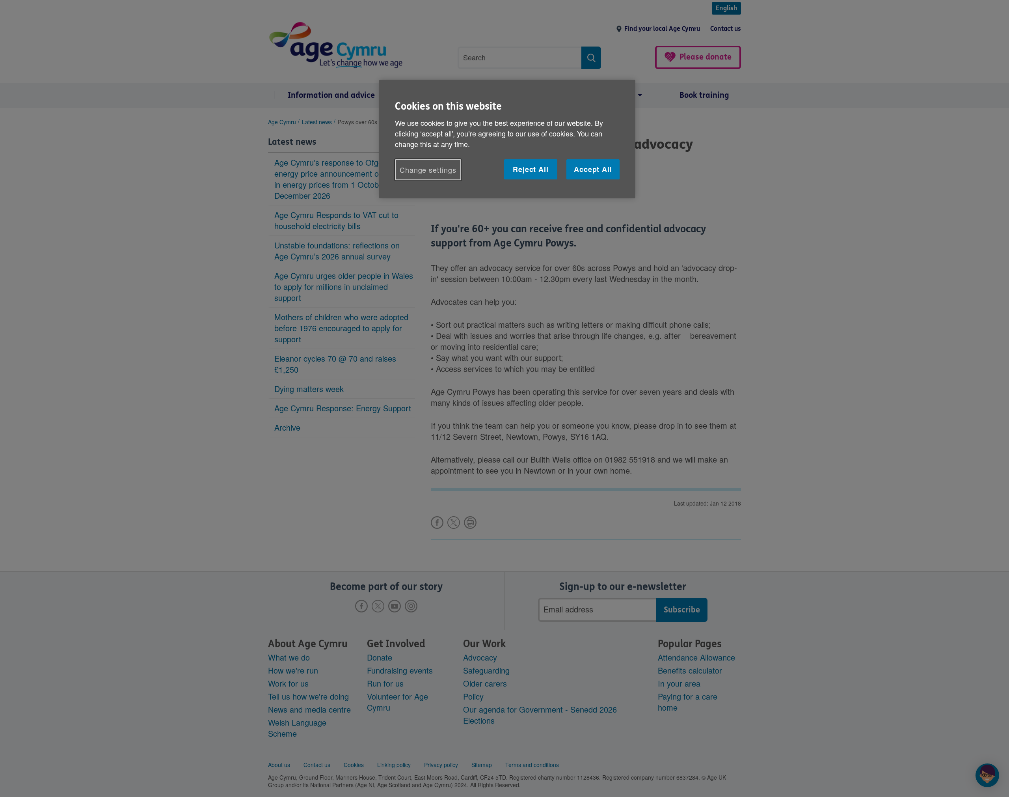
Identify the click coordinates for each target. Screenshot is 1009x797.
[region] (507, 139)
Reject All (531, 169)
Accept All (593, 169)
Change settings (428, 169)
